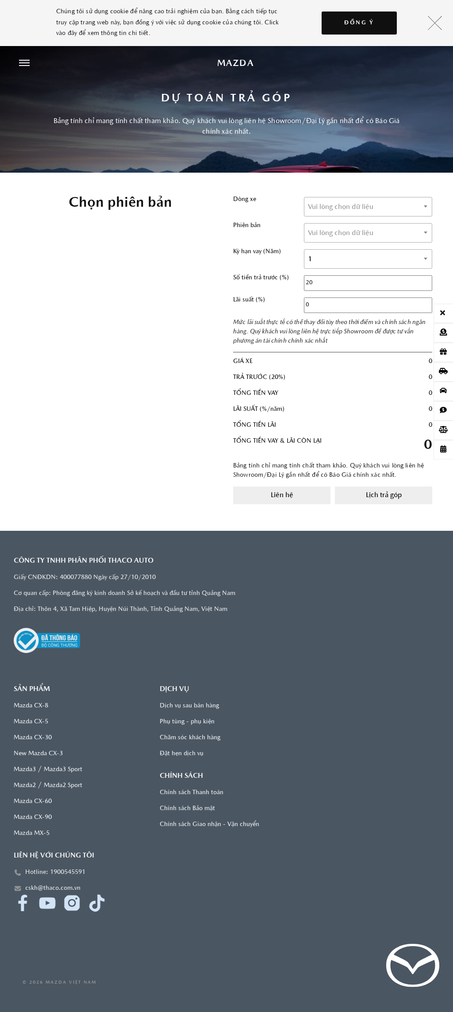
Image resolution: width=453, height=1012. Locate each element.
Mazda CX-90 (33, 817)
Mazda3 (25, 769)
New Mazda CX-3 (38, 753)
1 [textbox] (310, 259)
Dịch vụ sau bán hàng (189, 706)
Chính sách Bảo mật (187, 808)
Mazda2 (25, 785)
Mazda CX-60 (33, 801)
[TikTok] (97, 903)
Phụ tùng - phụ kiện (187, 721)
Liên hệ (282, 495)
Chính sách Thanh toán (191, 792)
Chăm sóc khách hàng (190, 737)
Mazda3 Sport (63, 769)
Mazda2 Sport (63, 785)
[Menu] (24, 63)
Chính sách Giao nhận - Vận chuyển (209, 824)
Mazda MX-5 (32, 833)
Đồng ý (359, 23)
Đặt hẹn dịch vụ (181, 753)
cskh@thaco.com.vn (53, 888)
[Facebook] (22, 903)
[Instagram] (72, 903)
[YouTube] (47, 903)
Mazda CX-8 (31, 706)
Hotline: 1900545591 (55, 872)
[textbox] (368, 207)
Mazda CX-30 (33, 737)
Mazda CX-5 (31, 721)
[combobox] (368, 206)
